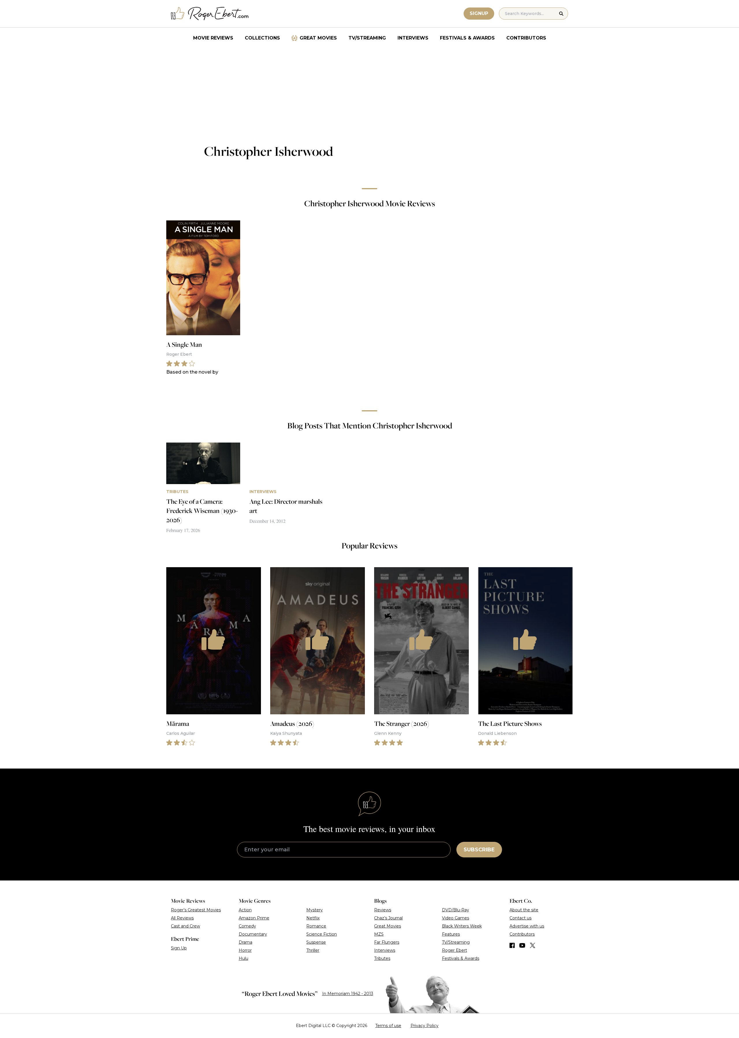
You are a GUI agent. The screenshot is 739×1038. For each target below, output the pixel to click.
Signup (479, 13)
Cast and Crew (185, 926)
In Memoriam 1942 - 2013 (347, 993)
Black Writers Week (462, 926)
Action (245, 910)
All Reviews (182, 918)
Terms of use (388, 1025)
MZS (379, 934)
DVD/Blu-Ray (455, 910)
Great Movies (318, 38)
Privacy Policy (424, 1025)
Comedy (247, 926)
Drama (245, 942)
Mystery (314, 910)
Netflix (313, 918)
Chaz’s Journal (388, 918)
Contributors (526, 38)
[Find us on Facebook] (512, 945)
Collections (262, 38)
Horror (245, 950)
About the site (524, 910)
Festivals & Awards (467, 38)
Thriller (312, 950)
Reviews (382, 910)
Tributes (382, 958)
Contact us (520, 918)
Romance (316, 926)
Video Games (455, 918)
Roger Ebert (454, 950)
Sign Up (179, 948)
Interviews (413, 38)
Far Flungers (386, 942)
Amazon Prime (254, 918)
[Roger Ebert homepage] (210, 13)
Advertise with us (527, 926)
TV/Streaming (367, 38)
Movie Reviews (213, 38)
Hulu (243, 958)
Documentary (253, 934)
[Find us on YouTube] (522, 945)
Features (451, 934)
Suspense (316, 942)
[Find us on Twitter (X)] (532, 945)
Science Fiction (321, 934)
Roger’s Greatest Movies (196, 910)
